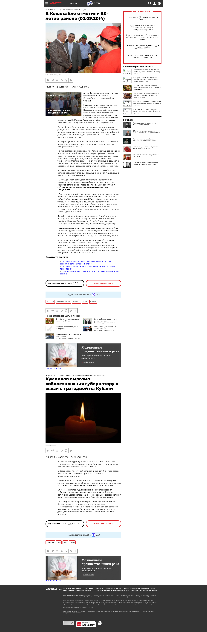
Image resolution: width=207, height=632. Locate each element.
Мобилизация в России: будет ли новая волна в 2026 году (145, 147)
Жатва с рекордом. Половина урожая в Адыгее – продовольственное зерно (105, 328)
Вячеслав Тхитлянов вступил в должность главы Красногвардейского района (105, 321)
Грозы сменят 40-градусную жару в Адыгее (142, 18)
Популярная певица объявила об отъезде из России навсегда (144, 139)
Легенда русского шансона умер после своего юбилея (145, 124)
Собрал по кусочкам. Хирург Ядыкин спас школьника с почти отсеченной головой (147, 103)
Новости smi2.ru (53, 368)
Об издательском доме (72, 588)
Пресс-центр (88, 588)
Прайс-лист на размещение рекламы (77, 590)
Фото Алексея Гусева (53, 74)
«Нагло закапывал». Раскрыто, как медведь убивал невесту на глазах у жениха (146, 71)
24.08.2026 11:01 (51, 375)
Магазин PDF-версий (113, 588)
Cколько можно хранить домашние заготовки (146, 155)
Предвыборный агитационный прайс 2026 (113, 590)
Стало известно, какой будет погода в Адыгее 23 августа (142, 47)
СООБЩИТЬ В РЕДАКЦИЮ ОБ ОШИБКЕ (145, 590)
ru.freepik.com (51, 445)
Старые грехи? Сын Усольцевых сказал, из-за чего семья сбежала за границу (146, 111)
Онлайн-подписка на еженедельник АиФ (139, 588)
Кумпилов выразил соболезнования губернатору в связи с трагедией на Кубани (142, 37)
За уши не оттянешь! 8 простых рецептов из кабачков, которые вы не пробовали (147, 87)
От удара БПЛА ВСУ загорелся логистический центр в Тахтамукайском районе (142, 28)
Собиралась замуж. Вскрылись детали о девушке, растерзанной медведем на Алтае (145, 79)
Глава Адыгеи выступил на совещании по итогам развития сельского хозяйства (86, 262)
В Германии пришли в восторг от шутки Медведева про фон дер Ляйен (147, 132)
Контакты (99, 588)
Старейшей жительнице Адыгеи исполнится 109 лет (68, 320)
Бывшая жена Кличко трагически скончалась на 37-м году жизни (145, 163)
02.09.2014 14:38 (51, 10)
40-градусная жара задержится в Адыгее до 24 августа (142, 56)
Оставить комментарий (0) (103, 283)
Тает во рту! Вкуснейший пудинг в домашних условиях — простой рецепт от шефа (146, 95)
